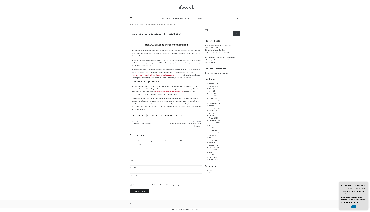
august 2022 (213, 135)
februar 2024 (213, 118)
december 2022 (214, 130)
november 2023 (214, 123)
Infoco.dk (185, 7)
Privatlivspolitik (199, 18)
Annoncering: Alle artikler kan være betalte (176, 18)
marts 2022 (213, 140)
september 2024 (214, 108)
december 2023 (214, 120)
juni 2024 (212, 113)
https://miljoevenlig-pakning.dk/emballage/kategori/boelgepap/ (153, 75)
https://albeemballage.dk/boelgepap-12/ (169, 91)
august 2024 (213, 111)
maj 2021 (212, 155)
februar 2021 (213, 160)
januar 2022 (213, 142)
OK (354, 206)
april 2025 (212, 93)
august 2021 (213, 150)
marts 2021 (213, 157)
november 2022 (214, 133)
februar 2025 (213, 98)
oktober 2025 (213, 84)
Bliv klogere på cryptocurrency (141, 124)
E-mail (133, 168)
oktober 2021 (213, 145)
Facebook (140, 115)
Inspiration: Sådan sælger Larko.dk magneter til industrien (185, 125)
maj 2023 (212, 128)
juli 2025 (212, 88)
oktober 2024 (213, 106)
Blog (210, 170)
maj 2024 (212, 115)
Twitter (154, 115)
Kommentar (135, 145)
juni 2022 (212, 138)
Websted (133, 176)
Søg (206, 30)
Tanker (211, 173)
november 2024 (214, 103)
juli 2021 (212, 152)
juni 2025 (212, 91)
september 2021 (214, 147)
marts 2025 (213, 96)
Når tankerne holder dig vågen (215, 50)
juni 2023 (212, 125)
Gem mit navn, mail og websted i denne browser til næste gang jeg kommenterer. (160, 185)
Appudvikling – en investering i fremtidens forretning (222, 57)
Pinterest (168, 115)
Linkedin (182, 115)
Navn (132, 160)
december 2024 (214, 101)
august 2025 (213, 86)
